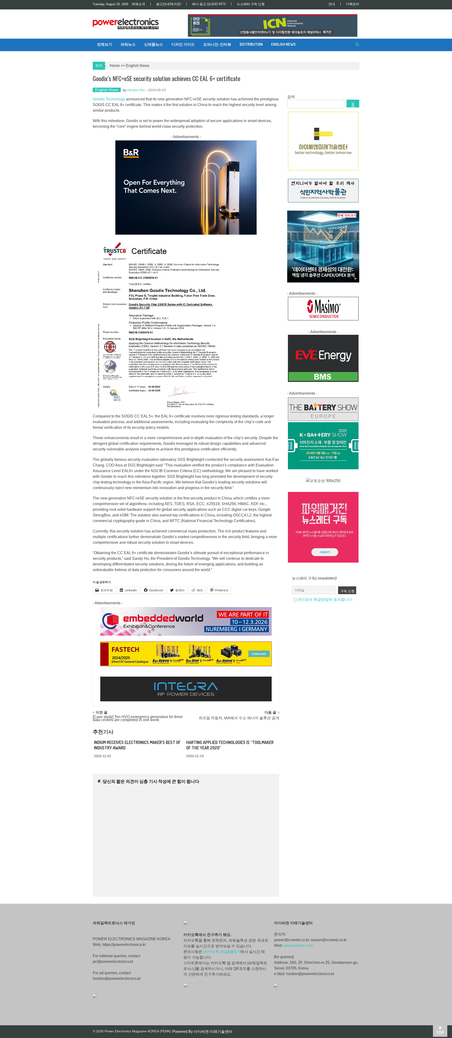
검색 (291, 97)
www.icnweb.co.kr (299, 946)
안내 (331, 4)
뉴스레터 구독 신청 (251, 4)
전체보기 (104, 44)
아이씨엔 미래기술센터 (213, 1032)
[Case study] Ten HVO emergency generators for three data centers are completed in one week (138, 718)
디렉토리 (352, 4)
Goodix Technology (109, 99)
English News (283, 44)
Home (115, 66)
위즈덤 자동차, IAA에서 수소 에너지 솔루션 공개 (239, 718)
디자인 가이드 (183, 44)
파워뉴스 (128, 44)
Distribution (251, 44)
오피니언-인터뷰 (217, 44)
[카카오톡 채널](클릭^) (221, 952)
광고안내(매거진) (168, 4)
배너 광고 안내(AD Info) (209, 4)
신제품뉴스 (153, 44)
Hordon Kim (136, 90)
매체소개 (138, 4)
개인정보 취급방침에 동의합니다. (325, 599)
